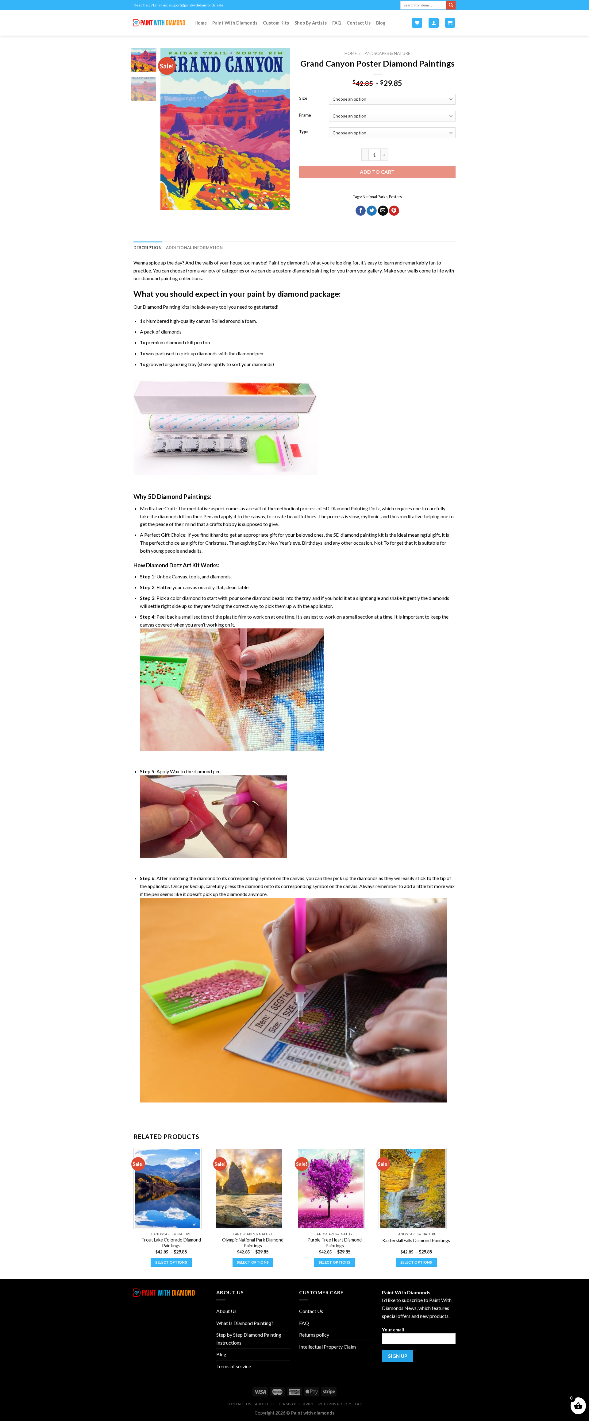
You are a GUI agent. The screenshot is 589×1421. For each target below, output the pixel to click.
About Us (226, 1311)
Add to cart (377, 172)
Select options (171, 1262)
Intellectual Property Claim (327, 1347)
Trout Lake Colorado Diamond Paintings (171, 1242)
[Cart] (450, 23)
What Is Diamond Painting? (244, 1323)
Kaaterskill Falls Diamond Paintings (416, 1240)
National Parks (375, 196)
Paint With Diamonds (234, 22)
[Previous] (170, 129)
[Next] (279, 129)
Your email (393, 1329)
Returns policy (314, 1335)
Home (200, 22)
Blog (380, 22)
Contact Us (359, 22)
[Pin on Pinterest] (394, 211)
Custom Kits (276, 22)
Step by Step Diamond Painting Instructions (248, 1339)
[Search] (451, 5)
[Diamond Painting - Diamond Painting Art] (159, 23)
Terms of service (233, 1366)
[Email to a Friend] (383, 211)
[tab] (147, 247)
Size (303, 98)
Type (304, 132)
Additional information (194, 247)
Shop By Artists (310, 22)
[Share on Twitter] (372, 211)
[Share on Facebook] (361, 211)
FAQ (336, 22)
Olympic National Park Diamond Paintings (252, 1242)
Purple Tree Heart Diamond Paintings (334, 1242)
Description (147, 247)
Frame (305, 115)
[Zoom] (169, 202)
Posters (395, 196)
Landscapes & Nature (386, 53)
